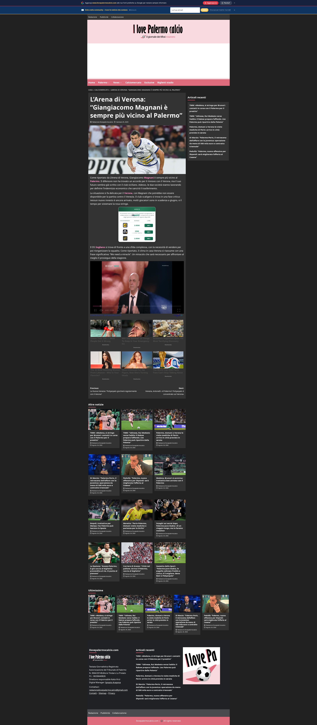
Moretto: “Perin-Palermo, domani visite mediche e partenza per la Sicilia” (135, 525)
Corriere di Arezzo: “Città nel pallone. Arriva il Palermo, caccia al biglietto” (136, 568)
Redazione (92, 17)
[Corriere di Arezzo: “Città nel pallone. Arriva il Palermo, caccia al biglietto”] (137, 552)
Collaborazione (117, 17)
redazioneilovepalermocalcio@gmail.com (108, 690)
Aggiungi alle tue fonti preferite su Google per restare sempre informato (125, 3)
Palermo (102, 82)
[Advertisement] (158, 60)
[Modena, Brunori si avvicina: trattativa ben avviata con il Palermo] (170, 464)
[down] (108, 83)
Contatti (93, 693)
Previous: (113, 391)
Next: (164, 391)
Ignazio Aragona (113, 682)
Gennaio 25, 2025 (122, 122)
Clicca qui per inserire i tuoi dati (220, 10)
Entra (204, 10)
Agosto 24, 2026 (97, 445)
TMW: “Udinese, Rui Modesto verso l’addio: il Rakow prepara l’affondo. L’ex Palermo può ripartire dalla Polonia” (136, 438)
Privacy (111, 693)
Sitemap (102, 693)
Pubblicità (104, 17)
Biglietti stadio (165, 82)
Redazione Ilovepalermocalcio (102, 122)
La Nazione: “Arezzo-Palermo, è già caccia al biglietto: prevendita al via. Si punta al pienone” (103, 570)
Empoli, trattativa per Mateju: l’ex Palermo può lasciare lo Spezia (101, 525)
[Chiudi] (234, 3)
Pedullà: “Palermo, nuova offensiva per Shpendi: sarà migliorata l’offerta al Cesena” (136, 482)
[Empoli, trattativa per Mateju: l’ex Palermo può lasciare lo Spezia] (103, 510)
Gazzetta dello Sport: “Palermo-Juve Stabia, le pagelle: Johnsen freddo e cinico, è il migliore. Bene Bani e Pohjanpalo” (168, 571)
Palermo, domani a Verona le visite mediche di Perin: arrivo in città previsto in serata (169, 436)
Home (91, 82)
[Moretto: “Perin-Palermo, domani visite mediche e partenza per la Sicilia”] (137, 510)
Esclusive (149, 82)
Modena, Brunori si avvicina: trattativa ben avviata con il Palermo (169, 480)
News (116, 82)
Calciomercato (133, 82)
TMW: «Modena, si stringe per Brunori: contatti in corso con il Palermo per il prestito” (104, 436)
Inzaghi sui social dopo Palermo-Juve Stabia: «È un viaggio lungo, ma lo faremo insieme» (169, 527)
